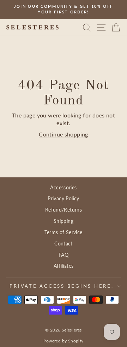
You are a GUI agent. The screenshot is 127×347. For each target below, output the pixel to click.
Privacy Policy (63, 198)
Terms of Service (63, 232)
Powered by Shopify (63, 340)
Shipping (63, 221)
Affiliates (64, 266)
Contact (63, 243)
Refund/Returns (63, 210)
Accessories (63, 187)
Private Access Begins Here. (62, 286)
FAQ (63, 255)
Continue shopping (63, 134)
